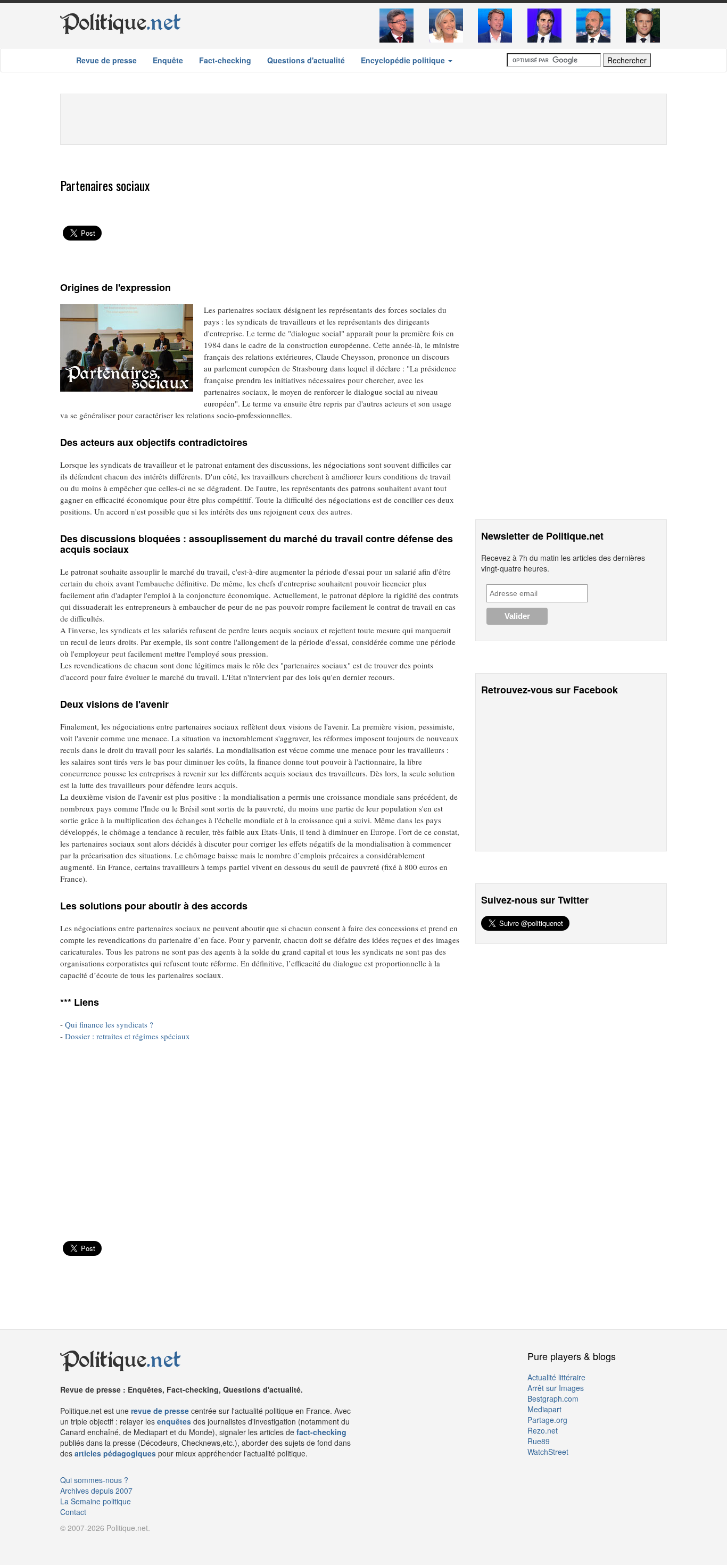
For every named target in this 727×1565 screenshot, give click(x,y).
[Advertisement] (363, 118)
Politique (120, 22)
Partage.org (547, 1419)
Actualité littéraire (556, 1377)
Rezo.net (542, 1430)
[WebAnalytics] (81, 1543)
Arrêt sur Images (555, 1387)
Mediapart (544, 1409)
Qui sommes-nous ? (94, 1480)
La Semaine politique (95, 1501)
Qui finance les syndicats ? (109, 1024)
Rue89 (538, 1441)
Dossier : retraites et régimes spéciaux (127, 1036)
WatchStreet (547, 1451)
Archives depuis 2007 (96, 1490)
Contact (73, 1511)
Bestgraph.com (553, 1398)
